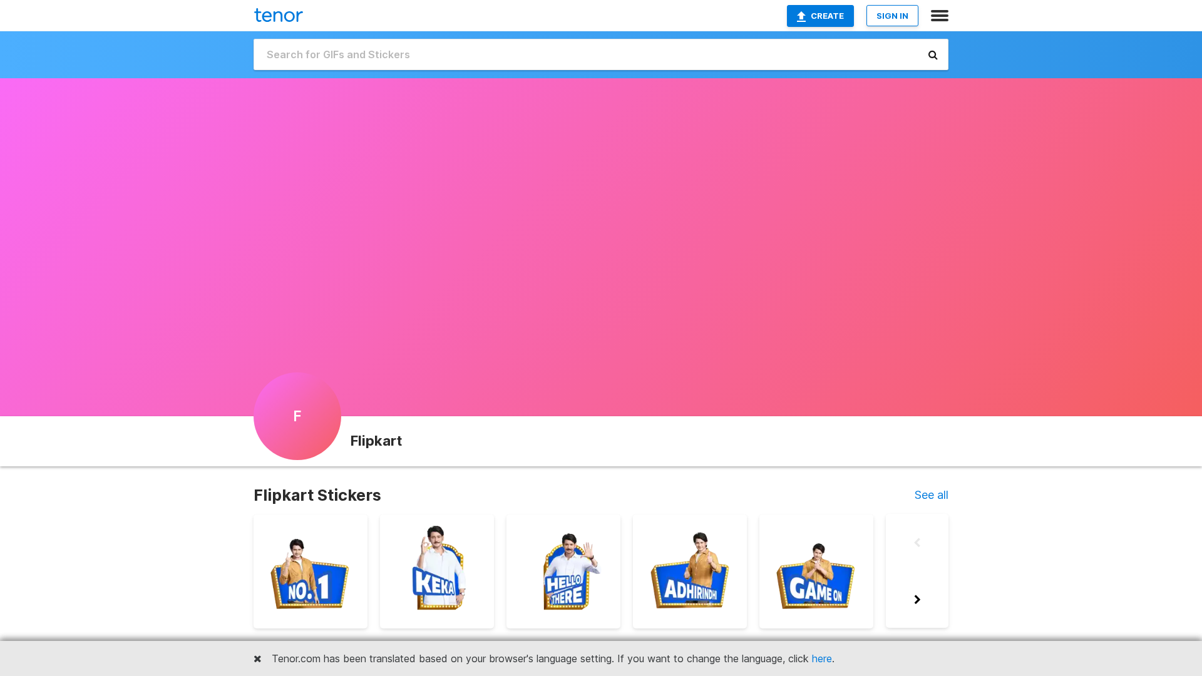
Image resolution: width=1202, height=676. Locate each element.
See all (931, 494)
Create (827, 16)
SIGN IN (892, 16)
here (822, 658)
